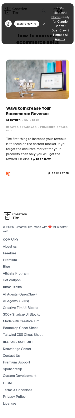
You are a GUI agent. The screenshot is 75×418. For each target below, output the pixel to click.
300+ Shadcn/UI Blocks (21, 314)
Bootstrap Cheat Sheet (20, 328)
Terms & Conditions (17, 390)
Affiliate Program (16, 273)
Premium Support (16, 362)
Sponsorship (12, 369)
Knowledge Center (17, 349)
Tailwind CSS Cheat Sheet (23, 334)
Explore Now (24, 23)
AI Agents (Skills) (16, 301)
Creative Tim (23, 227)
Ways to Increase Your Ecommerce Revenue (28, 110)
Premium (10, 260)
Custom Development (19, 376)
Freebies (9, 253)
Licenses (9, 403)
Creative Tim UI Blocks (20, 308)
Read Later (60, 173)
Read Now (43, 159)
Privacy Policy (14, 397)
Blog (6, 266)
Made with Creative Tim (21, 321)
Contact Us (11, 355)
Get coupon (12, 280)
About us (10, 246)
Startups (13, 120)
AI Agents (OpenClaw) (20, 294)
